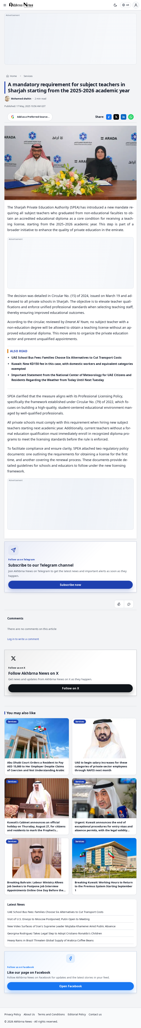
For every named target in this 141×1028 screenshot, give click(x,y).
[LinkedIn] (123, 117)
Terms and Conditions (51, 1014)
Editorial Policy (77, 1014)
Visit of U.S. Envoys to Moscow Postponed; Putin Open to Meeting (48, 919)
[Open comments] (128, 604)
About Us (29, 1014)
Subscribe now (70, 585)
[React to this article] (119, 604)
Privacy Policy (12, 1014)
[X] (116, 117)
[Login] (136, 5)
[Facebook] (109, 117)
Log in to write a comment (23, 639)
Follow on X (70, 688)
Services (28, 76)
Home (13, 76)
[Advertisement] (70, 39)
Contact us (95, 1014)
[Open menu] (5, 5)
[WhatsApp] (131, 117)
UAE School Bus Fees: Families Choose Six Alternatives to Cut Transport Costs (66, 358)
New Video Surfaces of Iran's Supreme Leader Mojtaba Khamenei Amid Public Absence (61, 926)
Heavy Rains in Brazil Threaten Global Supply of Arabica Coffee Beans (50, 940)
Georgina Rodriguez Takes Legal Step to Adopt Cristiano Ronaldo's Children (54, 933)
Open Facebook (70, 986)
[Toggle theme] (115, 5)
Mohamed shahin (21, 98)
